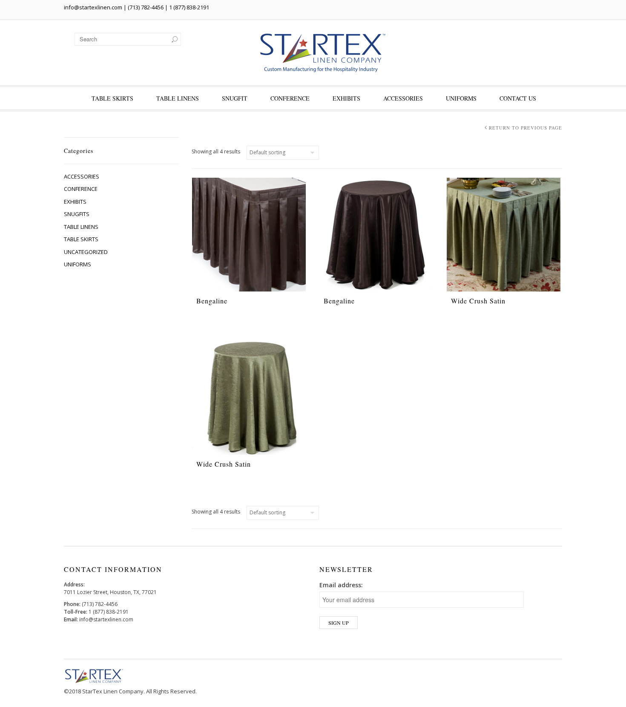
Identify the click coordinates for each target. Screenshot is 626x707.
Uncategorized (86, 252)
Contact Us (518, 98)
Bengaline (211, 300)
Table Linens (177, 98)
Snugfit (234, 98)
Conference (290, 98)
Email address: (341, 585)
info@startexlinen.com (93, 7)
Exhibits (346, 98)
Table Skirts (112, 98)
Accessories (403, 98)
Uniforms (461, 98)
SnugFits (76, 214)
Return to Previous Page (525, 127)
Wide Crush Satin (478, 300)
